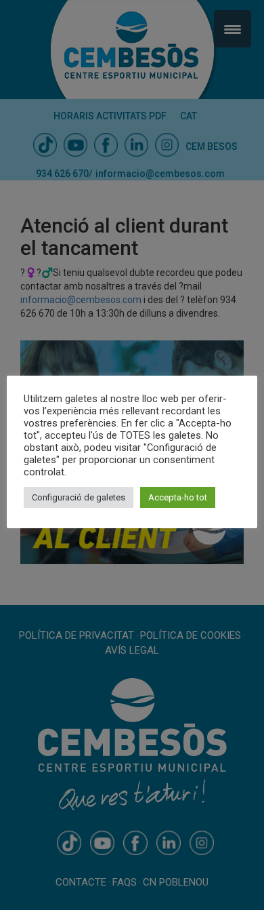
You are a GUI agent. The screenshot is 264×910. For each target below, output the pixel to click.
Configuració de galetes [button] (78, 497)
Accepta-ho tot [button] (177, 497)
